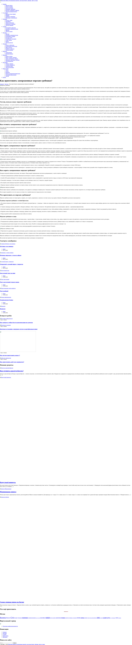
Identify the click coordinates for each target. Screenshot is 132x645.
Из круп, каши (9, 20)
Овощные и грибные (10, 24)
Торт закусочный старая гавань (9, 282)
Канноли (2, 309)
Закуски (5, 32)
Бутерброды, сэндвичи (11, 38)
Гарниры (5, 19)
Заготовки (5, 62)
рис (98, 617)
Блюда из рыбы (9, 6)
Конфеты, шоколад (10, 48)
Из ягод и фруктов (10, 45)
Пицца (7, 41)
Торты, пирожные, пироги (12, 58)
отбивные (71, 617)
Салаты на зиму (9, 66)
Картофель (8, 21)
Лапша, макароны (10, 22)
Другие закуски (9, 42)
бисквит (16, 617)
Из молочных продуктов (11, 46)
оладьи (67, 617)
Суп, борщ (5, 12)
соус (108, 617)
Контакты (5, 637)
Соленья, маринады (10, 65)
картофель (43, 617)
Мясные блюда (9, 5)
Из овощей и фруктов (11, 27)
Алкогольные (9, 52)
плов (89, 617)
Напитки (5, 51)
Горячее (4, 4)
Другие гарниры (9, 25)
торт (117, 617)
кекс (51, 617)
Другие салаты (9, 31)
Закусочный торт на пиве (7, 273)
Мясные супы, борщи (11, 14)
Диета (7, 69)
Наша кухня (5, 68)
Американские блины (6, 300)
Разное (4, 77)
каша (48, 617)
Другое (7, 76)
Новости (8, 617)
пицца (86, 617)
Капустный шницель (8, 482)
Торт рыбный (4, 291)
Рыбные (7, 15)
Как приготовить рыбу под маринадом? (12, 362)
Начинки (8, 72)
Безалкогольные (9, 53)
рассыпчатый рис (93, 617)
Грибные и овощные (10, 16)
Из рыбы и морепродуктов (12, 29)
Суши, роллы (9, 40)
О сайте (4, 634)
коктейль (54, 617)
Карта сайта (5, 635)
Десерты (5, 43)
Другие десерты (9, 50)
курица (63, 617)
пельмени (75, 617)
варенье (25, 617)
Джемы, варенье (9, 63)
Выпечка (5, 55)
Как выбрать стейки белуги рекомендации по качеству (16, 322)
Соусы (7, 71)
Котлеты (3, 617)
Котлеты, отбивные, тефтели (12, 10)
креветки (58, 617)
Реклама (5, 633)
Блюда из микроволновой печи (13, 73)
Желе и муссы (9, 47)
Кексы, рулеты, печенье (11, 57)
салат (105, 617)
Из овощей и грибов (10, 36)
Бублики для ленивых (6, 246)
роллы (101, 617)
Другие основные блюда (11, 11)
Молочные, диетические (11, 17)
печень (79, 617)
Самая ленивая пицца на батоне (12, 602)
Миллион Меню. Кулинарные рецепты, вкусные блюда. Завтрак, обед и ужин (26, 644)
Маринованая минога (8, 492)
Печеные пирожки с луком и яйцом (10, 255)
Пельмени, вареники (10, 9)
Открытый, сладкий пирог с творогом (11, 264)
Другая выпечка (9, 61)
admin (4, 249)
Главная (4, 632)
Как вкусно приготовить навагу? (10, 355)
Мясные (7, 30)
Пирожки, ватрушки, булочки (12, 60)
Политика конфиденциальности (10, 626)
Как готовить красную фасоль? (12, 371)
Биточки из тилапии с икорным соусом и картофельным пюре (18, 329)
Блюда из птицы (9, 7)
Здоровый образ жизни (11, 74)
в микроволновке (32, 617)
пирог (83, 617)
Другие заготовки (10, 67)
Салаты (4, 26)
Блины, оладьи (9, 56)
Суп (12, 617)
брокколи (20, 617)
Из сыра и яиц (9, 37)
